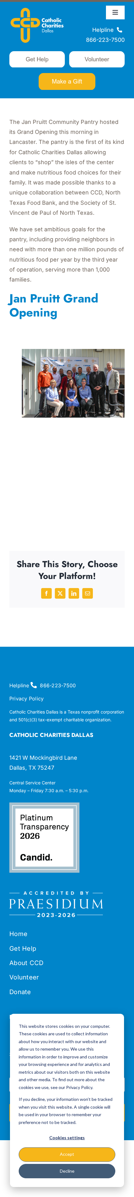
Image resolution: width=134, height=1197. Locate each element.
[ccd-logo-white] (37, 7)
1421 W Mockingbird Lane (43, 757)
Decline (67, 1171)
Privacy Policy (26, 698)
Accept (67, 1154)
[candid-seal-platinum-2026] (44, 805)
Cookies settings (67, 1137)
